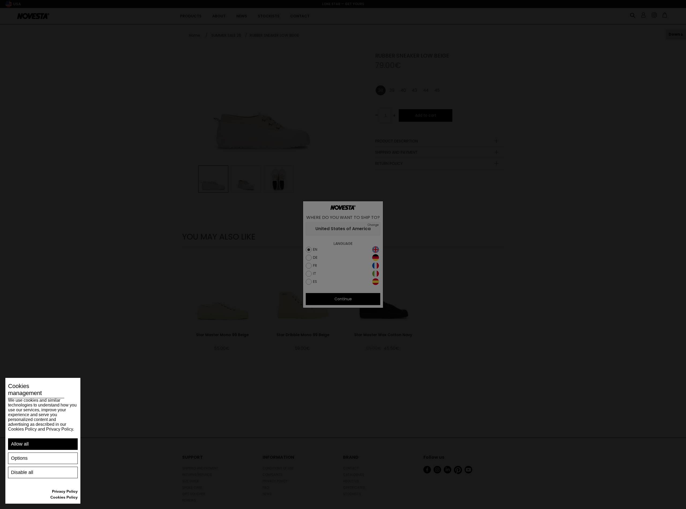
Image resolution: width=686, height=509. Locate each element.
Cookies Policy (64, 497)
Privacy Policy (65, 491)
